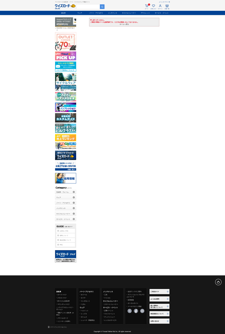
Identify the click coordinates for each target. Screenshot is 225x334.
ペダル (83, 304)
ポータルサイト (133, 303)
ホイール (84, 294)
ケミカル (107, 298)
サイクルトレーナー (129, 13)
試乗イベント (108, 310)
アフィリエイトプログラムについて (135, 295)
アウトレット (145, 13)
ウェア (79, 13)
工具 (105, 294)
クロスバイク (62, 298)
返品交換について (65, 240)
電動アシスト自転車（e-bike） (65, 313)
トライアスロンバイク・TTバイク (65, 308)
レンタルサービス (110, 320)
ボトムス (84, 317)
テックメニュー (109, 317)
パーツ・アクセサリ (96, 13)
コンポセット (85, 301)
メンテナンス (112, 13)
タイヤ (83, 298)
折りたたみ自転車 (63, 301)
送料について (64, 235)
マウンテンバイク (63, 304)
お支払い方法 (64, 231)
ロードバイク (62, 294)
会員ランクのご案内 (134, 291)
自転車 (63, 13)
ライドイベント (109, 314)
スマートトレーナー (111, 304)
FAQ (61, 245)
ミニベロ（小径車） (64, 321)
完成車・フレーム (62, 192)
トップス (84, 314)
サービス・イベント (162, 13)
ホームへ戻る (124, 24)
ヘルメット (84, 310)
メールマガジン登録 (134, 306)
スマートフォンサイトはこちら (58, 327)
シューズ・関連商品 (88, 320)
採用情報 (131, 300)
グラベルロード (62, 318)
